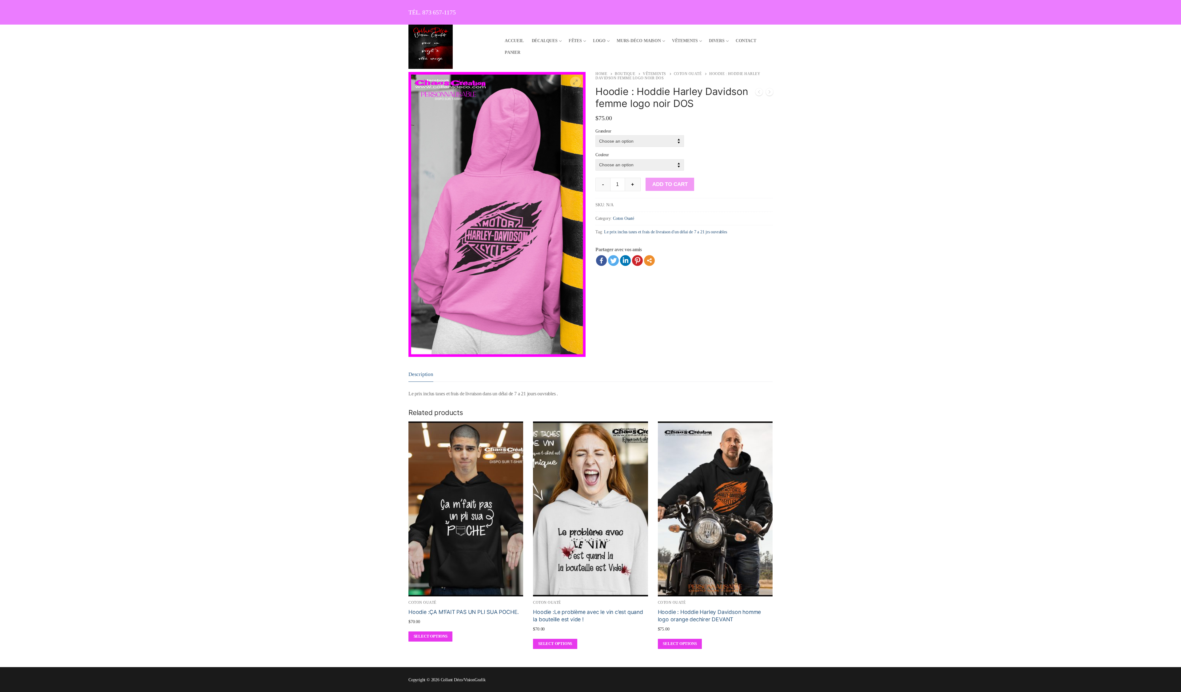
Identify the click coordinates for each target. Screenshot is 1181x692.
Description (420, 374)
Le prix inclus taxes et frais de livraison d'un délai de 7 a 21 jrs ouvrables (665, 232)
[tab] (420, 374)
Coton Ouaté (688, 74)
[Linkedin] (625, 260)
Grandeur (603, 131)
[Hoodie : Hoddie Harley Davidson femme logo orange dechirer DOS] (769, 93)
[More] (649, 260)
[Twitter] (613, 260)
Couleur (602, 154)
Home (601, 74)
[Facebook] (601, 260)
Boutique (625, 74)
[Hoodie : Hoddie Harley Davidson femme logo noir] (759, 93)
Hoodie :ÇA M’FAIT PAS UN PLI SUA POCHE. (463, 612)
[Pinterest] (637, 260)
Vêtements (654, 74)
